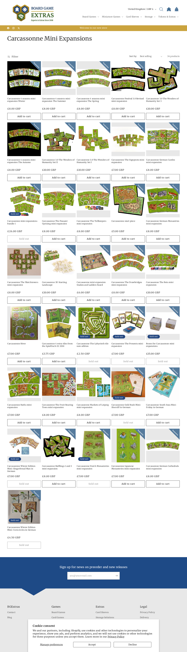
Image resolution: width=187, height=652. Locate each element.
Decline (132, 644)
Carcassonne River (16, 343)
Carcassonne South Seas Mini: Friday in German (161, 406)
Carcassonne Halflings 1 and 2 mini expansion (57, 467)
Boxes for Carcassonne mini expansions (160, 345)
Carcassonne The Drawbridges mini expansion (126, 283)
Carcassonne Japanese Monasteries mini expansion (125, 467)
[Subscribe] (116, 576)
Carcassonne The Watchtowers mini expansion (22, 283)
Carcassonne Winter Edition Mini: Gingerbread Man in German (21, 468)
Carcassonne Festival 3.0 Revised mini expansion (127, 100)
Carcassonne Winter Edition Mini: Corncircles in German (21, 528)
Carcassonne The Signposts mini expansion (127, 161)
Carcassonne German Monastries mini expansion (162, 222)
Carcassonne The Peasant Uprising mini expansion (55, 222)
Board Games (58, 612)
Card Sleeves (102, 612)
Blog (9, 617)
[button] (90, 17)
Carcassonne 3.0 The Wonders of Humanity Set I (93, 161)
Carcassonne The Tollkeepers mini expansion (91, 222)
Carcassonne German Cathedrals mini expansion (162, 467)
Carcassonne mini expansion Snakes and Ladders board (91, 283)
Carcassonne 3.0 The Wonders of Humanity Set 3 (162, 100)
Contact (11, 612)
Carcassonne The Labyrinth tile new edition (92, 345)
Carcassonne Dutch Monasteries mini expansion (93, 467)
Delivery (144, 617)
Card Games (58, 617)
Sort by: (133, 56)
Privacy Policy (116, 636)
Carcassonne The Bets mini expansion (159, 283)
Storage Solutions (105, 617)
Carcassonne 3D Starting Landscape (54, 283)
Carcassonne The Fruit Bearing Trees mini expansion (57, 406)
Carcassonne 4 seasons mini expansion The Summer (56, 100)
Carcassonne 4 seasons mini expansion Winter (21, 100)
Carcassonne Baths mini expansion (19, 406)
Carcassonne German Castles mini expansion (160, 161)
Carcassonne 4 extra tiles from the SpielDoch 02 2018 (57, 345)
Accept (92, 644)
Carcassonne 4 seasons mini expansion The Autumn (21, 161)
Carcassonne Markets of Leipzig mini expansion (93, 406)
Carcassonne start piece (123, 221)
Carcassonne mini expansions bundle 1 (22, 222)
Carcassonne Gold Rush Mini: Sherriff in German (126, 406)
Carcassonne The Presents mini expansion (127, 345)
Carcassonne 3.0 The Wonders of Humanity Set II (58, 161)
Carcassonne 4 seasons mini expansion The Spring (91, 100)
